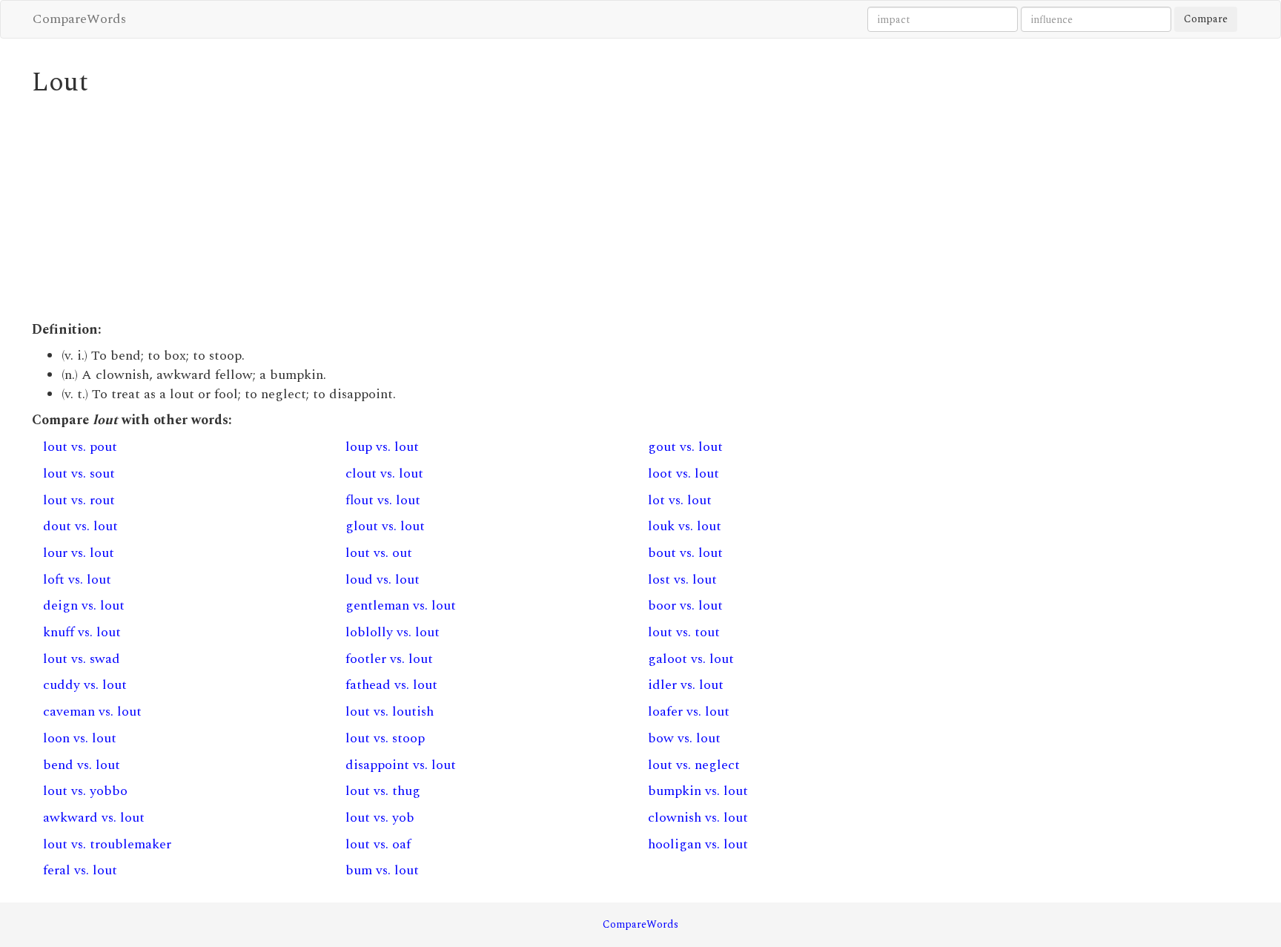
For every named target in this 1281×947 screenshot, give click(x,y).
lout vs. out (378, 553)
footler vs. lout (389, 659)
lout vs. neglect (694, 765)
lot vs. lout (680, 500)
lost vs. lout (682, 580)
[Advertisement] (476, 209)
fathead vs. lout (391, 685)
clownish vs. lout (698, 818)
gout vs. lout (685, 447)
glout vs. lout (385, 526)
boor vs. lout (685, 605)
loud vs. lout (382, 580)
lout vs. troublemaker (107, 844)
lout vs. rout (79, 500)
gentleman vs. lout (400, 605)
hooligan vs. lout (698, 844)
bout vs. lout (685, 553)
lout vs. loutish (389, 712)
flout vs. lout (382, 500)
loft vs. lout (77, 580)
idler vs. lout (686, 685)
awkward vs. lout (94, 818)
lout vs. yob (379, 818)
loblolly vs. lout (392, 632)
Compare (1206, 19)
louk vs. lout (684, 526)
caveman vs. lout (92, 712)
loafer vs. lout (688, 712)
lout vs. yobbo (85, 791)
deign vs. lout (84, 605)
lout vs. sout (79, 473)
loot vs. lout (683, 473)
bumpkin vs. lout (698, 791)
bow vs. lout (684, 738)
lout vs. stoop (385, 738)
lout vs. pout (80, 447)
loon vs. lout (79, 738)
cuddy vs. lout (85, 685)
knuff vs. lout (82, 632)
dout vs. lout (80, 526)
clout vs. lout (384, 473)
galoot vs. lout (691, 659)
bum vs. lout (382, 870)
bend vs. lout (81, 765)
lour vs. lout (78, 553)
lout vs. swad (81, 659)
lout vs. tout (684, 632)
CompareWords (79, 19)
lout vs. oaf (378, 844)
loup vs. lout (382, 447)
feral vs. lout (80, 870)
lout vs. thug (382, 791)
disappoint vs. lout (400, 765)
